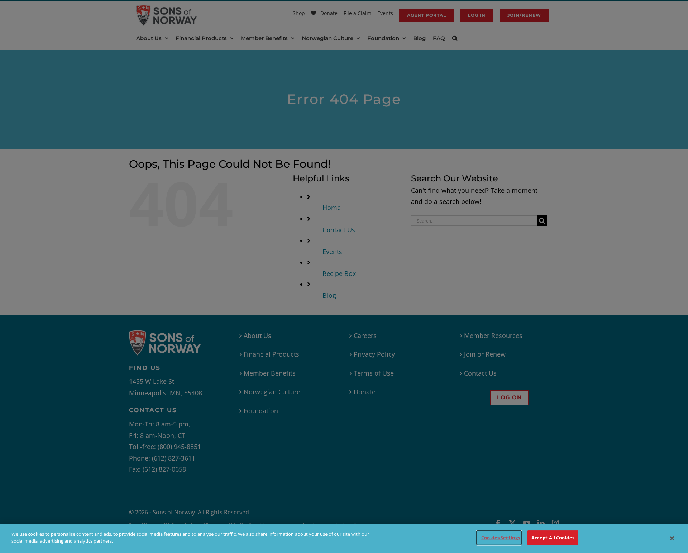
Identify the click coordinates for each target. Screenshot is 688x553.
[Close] (672, 538)
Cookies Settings (500, 537)
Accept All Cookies (552, 537)
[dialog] (344, 538)
